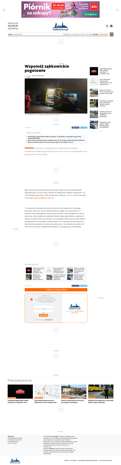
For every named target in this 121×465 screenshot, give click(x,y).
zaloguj (43, 315)
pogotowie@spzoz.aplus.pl (43, 198)
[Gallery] (60, 9)
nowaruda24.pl (57, 445)
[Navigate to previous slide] (4, 9)
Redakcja (66, 460)
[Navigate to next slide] (117, 9)
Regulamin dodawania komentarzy (88, 460)
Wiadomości (29, 148)
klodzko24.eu (65, 445)
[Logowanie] (111, 26)
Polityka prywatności (105, 460)
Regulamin (74, 460)
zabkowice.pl (47, 447)
